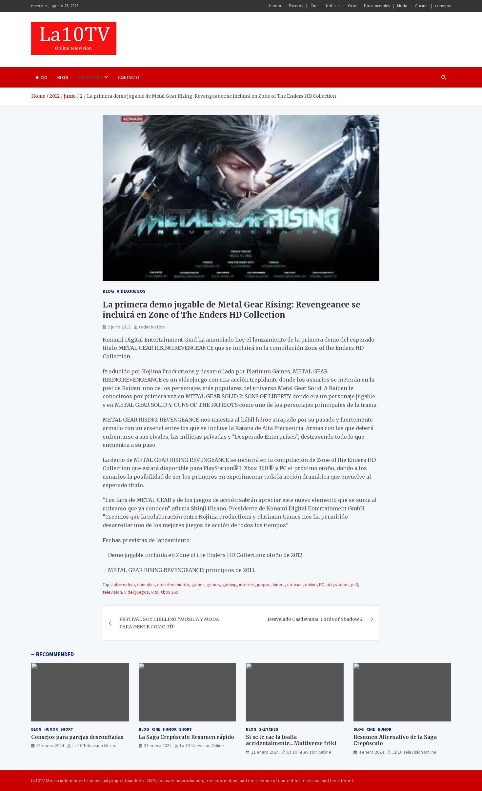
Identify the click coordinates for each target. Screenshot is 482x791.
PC (321, 584)
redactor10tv (152, 327)
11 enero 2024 (265, 752)
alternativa (124, 584)
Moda (402, 6)
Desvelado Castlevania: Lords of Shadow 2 (315, 619)
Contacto (128, 77)
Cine (314, 6)
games (213, 584)
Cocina (421, 6)
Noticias (333, 6)
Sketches (268, 729)
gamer (197, 584)
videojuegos (136, 592)
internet (247, 584)
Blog (62, 77)
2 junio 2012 (119, 327)
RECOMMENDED (55, 654)
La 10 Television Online (94, 745)
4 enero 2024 (371, 752)
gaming (229, 584)
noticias (295, 584)
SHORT (66, 729)
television (112, 592)
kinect (279, 584)
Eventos (296, 6)
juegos (264, 584)
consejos (443, 6)
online (311, 584)
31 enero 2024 (50, 745)
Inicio (42, 77)
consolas (146, 584)
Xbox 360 (169, 592)
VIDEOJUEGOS (131, 291)
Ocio (352, 6)
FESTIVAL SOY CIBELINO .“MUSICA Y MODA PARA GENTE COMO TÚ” (169, 622)
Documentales (377, 6)
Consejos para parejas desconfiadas (77, 737)
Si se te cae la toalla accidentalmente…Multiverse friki (291, 740)
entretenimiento (173, 584)
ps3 (354, 584)
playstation (338, 584)
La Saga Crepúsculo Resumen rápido (186, 737)
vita (154, 592)
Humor (275, 6)
